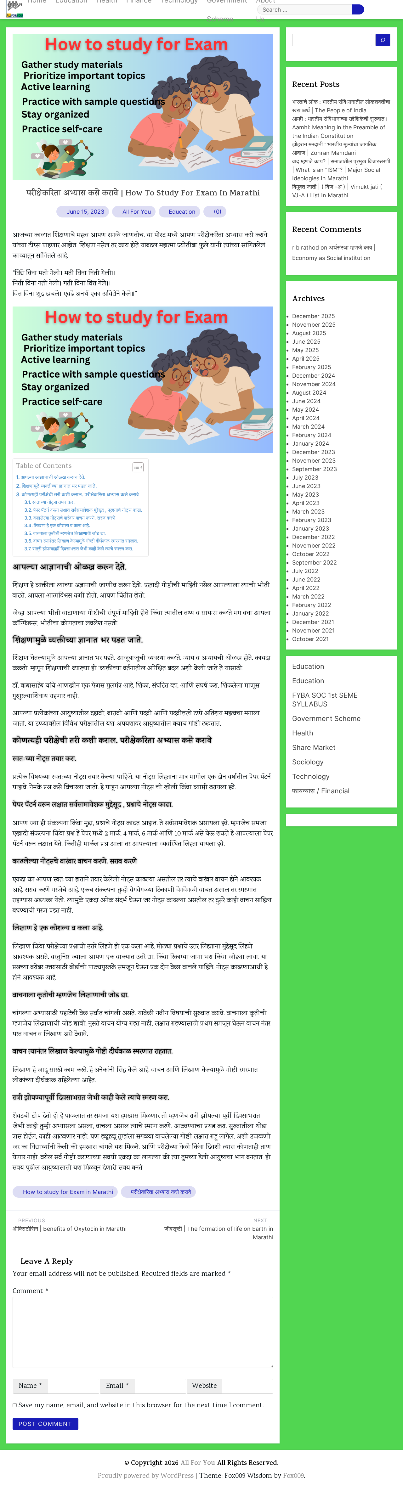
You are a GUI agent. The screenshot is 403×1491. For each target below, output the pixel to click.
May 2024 (305, 409)
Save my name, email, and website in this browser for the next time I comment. (141, 1406)
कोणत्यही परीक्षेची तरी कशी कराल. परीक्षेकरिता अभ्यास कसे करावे (80, 494)
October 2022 (311, 554)
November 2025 (314, 324)
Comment (31, 1291)
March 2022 (308, 596)
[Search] (383, 40)
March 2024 (308, 426)
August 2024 (309, 392)
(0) (218, 211)
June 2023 (306, 486)
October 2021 (310, 639)
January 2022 (310, 613)
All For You (136, 211)
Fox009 (293, 1476)
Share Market (314, 747)
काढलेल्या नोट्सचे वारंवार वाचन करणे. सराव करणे (74, 518)
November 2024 (314, 384)
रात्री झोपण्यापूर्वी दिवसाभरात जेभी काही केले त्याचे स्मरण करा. (82, 549)
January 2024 (310, 443)
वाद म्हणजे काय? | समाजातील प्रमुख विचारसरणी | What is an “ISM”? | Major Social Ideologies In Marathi (341, 170)
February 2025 (311, 367)
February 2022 (311, 605)
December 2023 (313, 452)
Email (117, 1386)
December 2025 (313, 316)
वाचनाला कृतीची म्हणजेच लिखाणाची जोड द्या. (69, 533)
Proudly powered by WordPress (147, 1476)
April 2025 (306, 358)
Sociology (308, 762)
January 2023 (310, 528)
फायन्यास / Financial (320, 791)
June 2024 (306, 401)
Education (182, 211)
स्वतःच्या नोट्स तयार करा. (54, 502)
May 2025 (305, 350)
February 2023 (311, 520)
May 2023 (305, 494)
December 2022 (313, 537)
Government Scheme (326, 718)
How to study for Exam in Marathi (68, 1192)
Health (302, 733)
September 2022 (314, 562)
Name (31, 1386)
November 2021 (313, 630)
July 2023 (305, 477)
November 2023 (314, 460)
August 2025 (309, 333)
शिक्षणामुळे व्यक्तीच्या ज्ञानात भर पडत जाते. (59, 486)
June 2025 (306, 341)
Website (204, 1386)
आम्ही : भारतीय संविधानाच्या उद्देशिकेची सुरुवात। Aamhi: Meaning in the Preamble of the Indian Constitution (340, 127)
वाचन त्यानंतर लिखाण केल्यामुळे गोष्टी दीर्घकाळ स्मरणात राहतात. (85, 541)
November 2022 (314, 545)
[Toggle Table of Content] (135, 467)
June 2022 (306, 579)
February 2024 (312, 435)
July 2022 (305, 571)
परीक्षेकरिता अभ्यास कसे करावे (161, 1192)
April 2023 (306, 503)
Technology (311, 776)
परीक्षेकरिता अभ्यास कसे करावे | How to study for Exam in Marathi (143, 194)
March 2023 (308, 511)
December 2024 (313, 375)
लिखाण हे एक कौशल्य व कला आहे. (62, 525)
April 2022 (306, 588)
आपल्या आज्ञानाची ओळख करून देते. (53, 477)
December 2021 (313, 622)
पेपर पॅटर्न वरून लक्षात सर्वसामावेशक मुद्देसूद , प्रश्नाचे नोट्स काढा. (87, 510)
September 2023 (314, 469)
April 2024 (306, 418)
